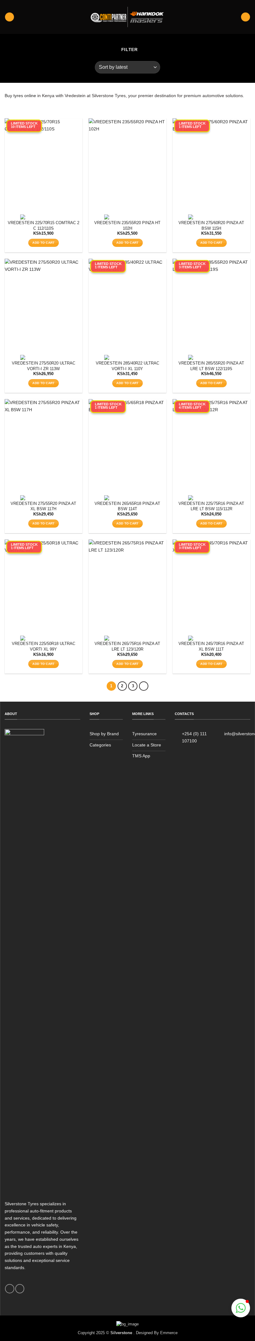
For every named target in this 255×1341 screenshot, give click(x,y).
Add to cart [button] (43, 242)
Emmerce (169, 1332)
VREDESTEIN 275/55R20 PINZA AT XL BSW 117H (43, 506)
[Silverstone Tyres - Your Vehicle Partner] (127, 17)
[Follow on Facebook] (9, 1288)
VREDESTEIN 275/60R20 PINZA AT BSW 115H (211, 225)
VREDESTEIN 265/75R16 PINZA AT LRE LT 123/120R (127, 646)
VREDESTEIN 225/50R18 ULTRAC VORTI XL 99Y (43, 646)
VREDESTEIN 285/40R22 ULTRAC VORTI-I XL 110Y (127, 366)
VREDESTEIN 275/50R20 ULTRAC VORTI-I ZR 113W (43, 366)
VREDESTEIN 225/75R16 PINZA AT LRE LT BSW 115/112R (211, 506)
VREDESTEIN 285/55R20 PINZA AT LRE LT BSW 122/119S (211, 366)
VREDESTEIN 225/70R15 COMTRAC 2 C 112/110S (43, 225)
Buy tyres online (20, 95)
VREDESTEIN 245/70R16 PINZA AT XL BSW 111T (211, 646)
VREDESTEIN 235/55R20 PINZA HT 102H (127, 225)
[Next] (143, 686)
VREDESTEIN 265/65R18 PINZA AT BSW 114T (127, 506)
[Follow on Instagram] (19, 1288)
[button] (9, 16)
